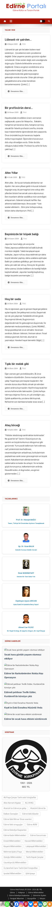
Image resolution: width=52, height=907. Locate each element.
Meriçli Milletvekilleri (34, 852)
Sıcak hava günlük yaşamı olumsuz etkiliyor (22, 656)
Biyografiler (31, 899)
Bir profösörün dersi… (19, 108)
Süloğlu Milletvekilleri (13, 857)
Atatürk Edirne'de (38, 808)
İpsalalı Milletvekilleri (12, 873)
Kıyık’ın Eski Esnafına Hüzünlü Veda (23, 707)
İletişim (42, 899)
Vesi (24, 44)
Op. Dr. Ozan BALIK (26, 546)
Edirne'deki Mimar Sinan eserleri (18, 819)
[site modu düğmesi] (42, 21)
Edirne (12, 893)
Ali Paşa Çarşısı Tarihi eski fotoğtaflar (20, 797)
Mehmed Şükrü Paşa (13, 852)
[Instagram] (21, 904)
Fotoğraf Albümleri (17, 899)
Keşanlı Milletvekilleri (12, 846)
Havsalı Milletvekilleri (34, 841)
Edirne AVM (32, 825)
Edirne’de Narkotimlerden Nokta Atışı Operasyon (23, 675)
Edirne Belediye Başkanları (15, 830)
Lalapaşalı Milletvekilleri (36, 846)
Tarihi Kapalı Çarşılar (35, 857)
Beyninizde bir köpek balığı (22, 234)
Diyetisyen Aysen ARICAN (26, 601)
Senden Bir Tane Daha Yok (26, 577)
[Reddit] (35, 904)
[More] (49, 904)
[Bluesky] (30, 904)
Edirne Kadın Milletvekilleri (15, 835)
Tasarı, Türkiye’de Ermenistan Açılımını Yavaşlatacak (26, 523)
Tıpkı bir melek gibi (17, 364)
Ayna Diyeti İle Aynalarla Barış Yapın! (26, 604)
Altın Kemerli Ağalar (12, 803)
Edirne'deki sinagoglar (13, 825)
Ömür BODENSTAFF (26, 573)
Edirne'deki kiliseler (30, 814)
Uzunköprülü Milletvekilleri (15, 862)
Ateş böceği (12, 425)
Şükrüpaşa (30, 873)
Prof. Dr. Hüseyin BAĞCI (26, 520)
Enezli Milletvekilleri (12, 841)
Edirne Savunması (38, 835)
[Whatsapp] (7, 904)
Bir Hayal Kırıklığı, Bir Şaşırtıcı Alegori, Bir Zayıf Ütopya (26, 631)
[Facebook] (16, 904)
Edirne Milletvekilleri (36, 893)
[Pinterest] (26, 904)
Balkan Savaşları (11, 814)
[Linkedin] (40, 904)
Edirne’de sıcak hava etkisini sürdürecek (25, 719)
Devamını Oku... (17, 91)
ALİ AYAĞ (29, 803)
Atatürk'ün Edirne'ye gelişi (15, 808)
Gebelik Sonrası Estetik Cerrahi (26, 550)
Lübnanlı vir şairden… (18, 39)
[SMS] (45, 904)
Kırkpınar (21, 893)
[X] (11, 904)
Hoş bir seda (13, 299)
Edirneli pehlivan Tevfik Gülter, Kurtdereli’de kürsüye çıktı (20, 694)
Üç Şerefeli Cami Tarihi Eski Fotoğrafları (21, 868)
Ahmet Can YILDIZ (26, 627)
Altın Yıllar (11, 172)
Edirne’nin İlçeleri (39, 895)
